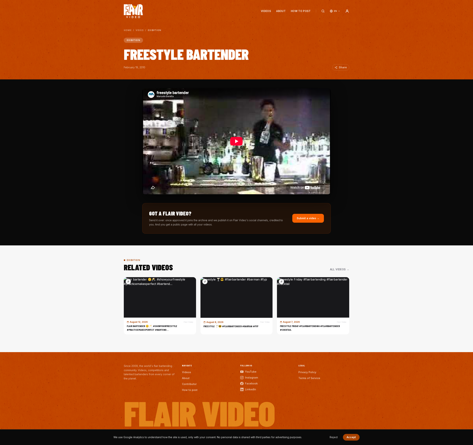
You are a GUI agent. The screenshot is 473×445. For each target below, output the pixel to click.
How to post (301, 11)
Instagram (251, 377)
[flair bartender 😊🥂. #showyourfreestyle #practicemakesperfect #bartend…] (160, 305)
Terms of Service (309, 378)
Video (140, 30)
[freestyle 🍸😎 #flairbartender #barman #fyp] (236, 305)
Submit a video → (308, 218)
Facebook (251, 383)
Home (128, 30)
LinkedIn (250, 389)
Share (343, 67)
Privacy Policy (307, 372)
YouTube (250, 371)
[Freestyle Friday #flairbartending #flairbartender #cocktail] (313, 305)
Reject (334, 437)
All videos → (339, 269)
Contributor (189, 384)
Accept (351, 437)
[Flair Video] (133, 11)
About (281, 11)
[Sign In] (347, 11)
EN (335, 11)
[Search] (323, 11)
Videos (266, 11)
